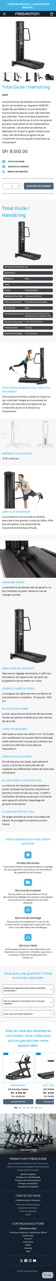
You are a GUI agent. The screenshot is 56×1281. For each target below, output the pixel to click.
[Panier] (51, 14)
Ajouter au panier (39, 186)
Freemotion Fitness (31, 1271)
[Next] (49, 77)
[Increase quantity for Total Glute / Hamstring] (19, 186)
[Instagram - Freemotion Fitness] (30, 1260)
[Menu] (4, 14)
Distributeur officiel (28, 1228)
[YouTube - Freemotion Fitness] (34, 1260)
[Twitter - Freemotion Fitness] (21, 1260)
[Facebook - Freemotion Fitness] (25, 1260)
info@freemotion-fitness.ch (35, 956)
